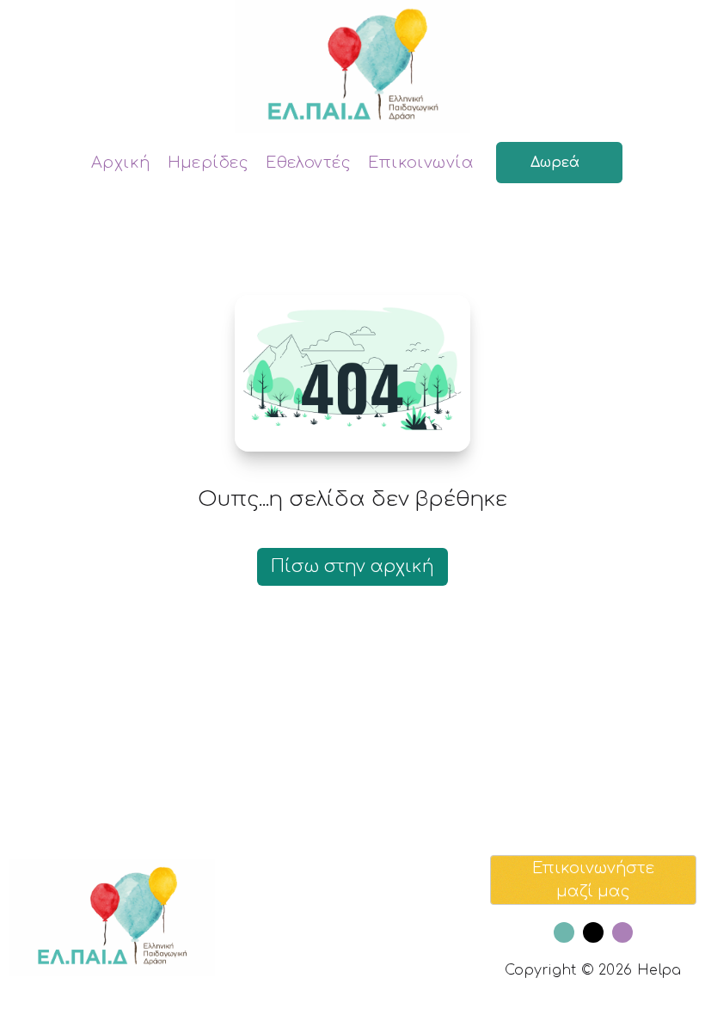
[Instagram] (622, 932)
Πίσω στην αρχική (352, 566)
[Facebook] (564, 932)
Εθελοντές (308, 162)
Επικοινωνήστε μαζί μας (593, 879)
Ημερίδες (208, 162)
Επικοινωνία (421, 162)
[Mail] (593, 932)
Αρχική (120, 162)
